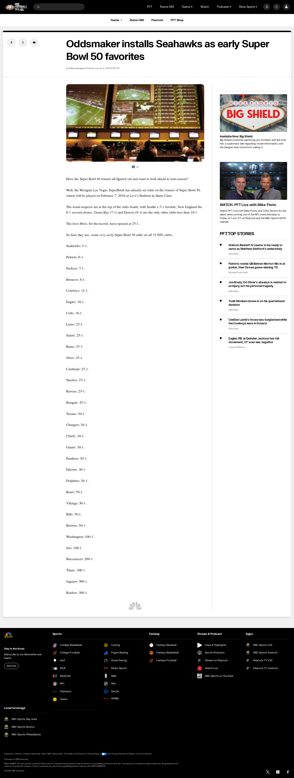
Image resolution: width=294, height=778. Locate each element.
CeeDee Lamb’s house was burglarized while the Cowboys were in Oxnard (258, 321)
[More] (266, 6)
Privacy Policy (93, 754)
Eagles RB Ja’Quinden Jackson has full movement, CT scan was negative (254, 340)
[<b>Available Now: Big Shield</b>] (253, 113)
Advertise (8, 754)
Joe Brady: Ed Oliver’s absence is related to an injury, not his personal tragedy (257, 284)
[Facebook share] (11, 42)
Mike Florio (234, 254)
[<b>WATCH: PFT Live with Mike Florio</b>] (253, 181)
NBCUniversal (22, 759)
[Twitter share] (23, 42)
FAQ (44, 754)
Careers (18, 754)
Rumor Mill (167, 7)
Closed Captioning (32, 754)
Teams (114, 20)
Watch (205, 7)
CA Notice (130, 754)
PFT (149, 7)
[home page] (16, 6)
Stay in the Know (14, 648)
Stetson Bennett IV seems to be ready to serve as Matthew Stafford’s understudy (256, 247)
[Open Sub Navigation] (192, 7)
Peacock (157, 20)
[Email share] (34, 42)
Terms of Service (144, 754)
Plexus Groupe (76, 68)
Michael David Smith (238, 272)
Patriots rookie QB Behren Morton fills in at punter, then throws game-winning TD (257, 265)
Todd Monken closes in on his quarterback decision (257, 303)
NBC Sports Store (55, 754)
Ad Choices (80, 754)
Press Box (69, 754)
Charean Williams (237, 347)
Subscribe (11, 665)
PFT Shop (177, 20)
